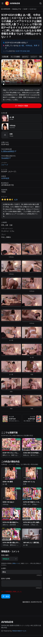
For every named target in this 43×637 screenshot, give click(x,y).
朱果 (35, 45)
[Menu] (2, 3)
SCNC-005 (26, 51)
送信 (7, 596)
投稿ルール (16, 563)
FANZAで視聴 (23, 106)
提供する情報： (6, 578)
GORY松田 (5, 178)
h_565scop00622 (7, 151)
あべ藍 (21, 45)
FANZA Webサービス (19, 631)
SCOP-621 (12, 419)
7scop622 (5, 158)
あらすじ (25, 57)
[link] (33, 9)
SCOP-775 (19, 51)
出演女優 (5, 57)
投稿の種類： (5, 555)
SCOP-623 (31, 419)
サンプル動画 (15, 57)
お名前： (4, 568)
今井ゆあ (29, 45)
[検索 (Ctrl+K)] (40, 3)
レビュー (34, 57)
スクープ (4, 165)
